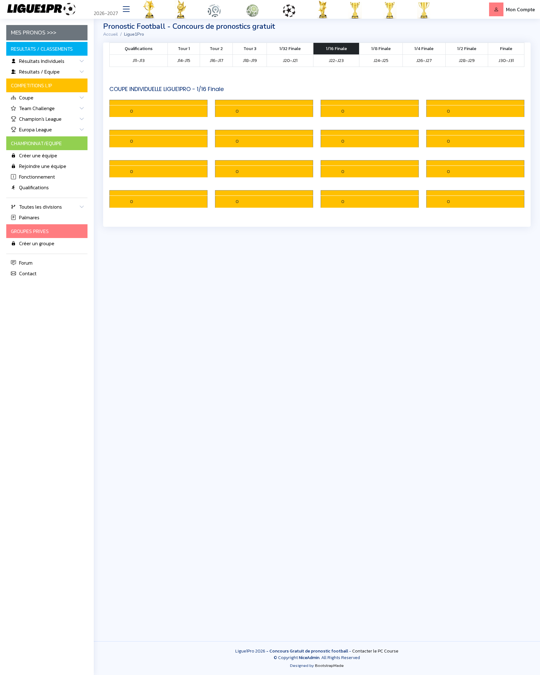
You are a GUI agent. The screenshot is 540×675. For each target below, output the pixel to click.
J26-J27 (424, 60)
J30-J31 (506, 60)
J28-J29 (467, 60)
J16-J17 (216, 60)
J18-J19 (250, 60)
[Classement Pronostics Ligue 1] (219, 9)
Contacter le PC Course (375, 651)
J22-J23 (336, 60)
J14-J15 (183, 60)
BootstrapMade (329, 665)
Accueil (110, 34)
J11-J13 (138, 60)
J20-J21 (290, 60)
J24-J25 (380, 60)
